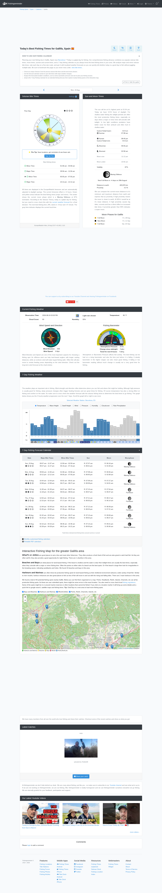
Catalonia (39, 9)
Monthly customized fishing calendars (37, 539)
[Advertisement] (81, 27)
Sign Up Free (49, 156)
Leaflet (120, 648)
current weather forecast (61, 202)
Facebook (79, 864)
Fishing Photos (45, 872)
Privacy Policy (130, 872)
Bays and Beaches (30, 592)
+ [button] (25, 597)
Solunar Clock (96, 869)
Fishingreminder (14, 4)
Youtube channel (115, 785)
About (128, 867)
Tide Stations (44, 867)
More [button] (131, 4)
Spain (32, 9)
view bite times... (77, 67)
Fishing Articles (45, 874)
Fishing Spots (24, 9)
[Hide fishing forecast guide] (139, 56)
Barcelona (61, 60)
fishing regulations (129, 582)
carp (81, 733)
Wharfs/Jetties (63, 592)
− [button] (25, 600)
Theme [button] (150, 4)
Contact (128, 864)
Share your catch (82, 776)
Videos (114, 4)
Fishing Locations (46, 864)
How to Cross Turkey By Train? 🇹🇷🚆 (116, 825)
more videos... (135, 832)
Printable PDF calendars (32, 541)
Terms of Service (131, 869)
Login (141, 4)
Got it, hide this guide (132, 82)
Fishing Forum (45, 869)
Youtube (78, 869)
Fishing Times (95, 4)
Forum (123, 4)
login (29, 845)
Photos (106, 4)
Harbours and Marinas (47, 592)
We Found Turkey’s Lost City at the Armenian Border (80, 825)
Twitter (78, 872)
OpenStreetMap (128, 648)
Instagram (79, 867)
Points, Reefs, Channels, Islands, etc (83, 592)
